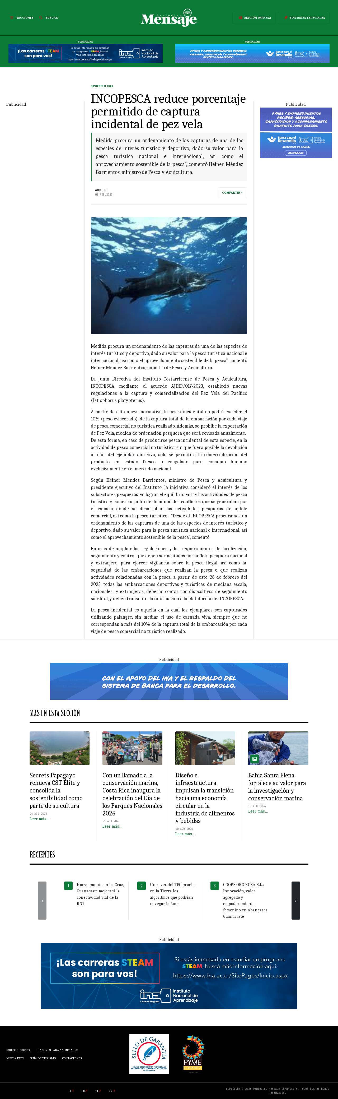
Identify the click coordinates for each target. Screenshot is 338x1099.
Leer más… (39, 819)
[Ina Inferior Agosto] (169, 975)
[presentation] (42, 901)
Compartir (231, 192)
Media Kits (15, 1058)
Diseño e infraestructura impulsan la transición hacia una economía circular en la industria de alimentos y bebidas (205, 798)
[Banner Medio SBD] (169, 681)
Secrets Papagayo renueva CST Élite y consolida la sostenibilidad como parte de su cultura (56, 790)
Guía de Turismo (43, 1058)
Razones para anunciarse (57, 1050)
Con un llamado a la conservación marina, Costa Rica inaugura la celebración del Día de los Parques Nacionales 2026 (132, 794)
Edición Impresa (257, 18)
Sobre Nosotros (18, 1050)
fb (83, 1091)
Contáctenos (72, 1058)
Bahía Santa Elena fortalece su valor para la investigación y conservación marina (277, 787)
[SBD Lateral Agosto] (296, 132)
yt (96, 1091)
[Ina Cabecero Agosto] (85, 53)
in (110, 1091)
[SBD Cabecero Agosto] (252, 53)
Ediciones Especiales (307, 18)
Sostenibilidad (102, 86)
